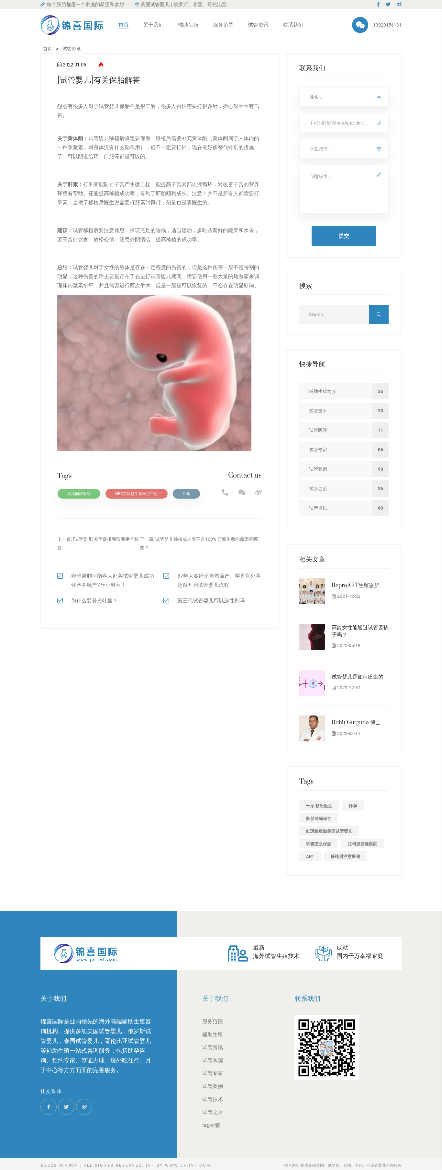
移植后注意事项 (345, 856)
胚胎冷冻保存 (318, 818)
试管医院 (212, 1060)
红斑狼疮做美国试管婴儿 (329, 831)
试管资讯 (258, 25)
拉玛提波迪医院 (362, 843)
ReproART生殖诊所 (355, 585)
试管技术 (212, 1099)
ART (310, 856)
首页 (123, 25)
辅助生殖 (188, 25)
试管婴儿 (109, 106)
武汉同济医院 (79, 493)
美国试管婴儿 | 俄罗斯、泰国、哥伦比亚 (183, 4)
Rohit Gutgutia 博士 (356, 722)
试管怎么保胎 (318, 843)
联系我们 (293, 25)
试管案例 (212, 1086)
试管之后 (212, 1112)
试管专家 (212, 1073)
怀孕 (353, 805)
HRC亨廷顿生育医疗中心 (136, 493)
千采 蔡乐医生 (319, 805)
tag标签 (211, 1125)
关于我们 (153, 25)
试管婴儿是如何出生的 (357, 676)
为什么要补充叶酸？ (94, 600)
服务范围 (223, 25)
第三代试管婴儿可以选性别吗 (211, 600)
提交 (344, 236)
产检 (186, 493)
